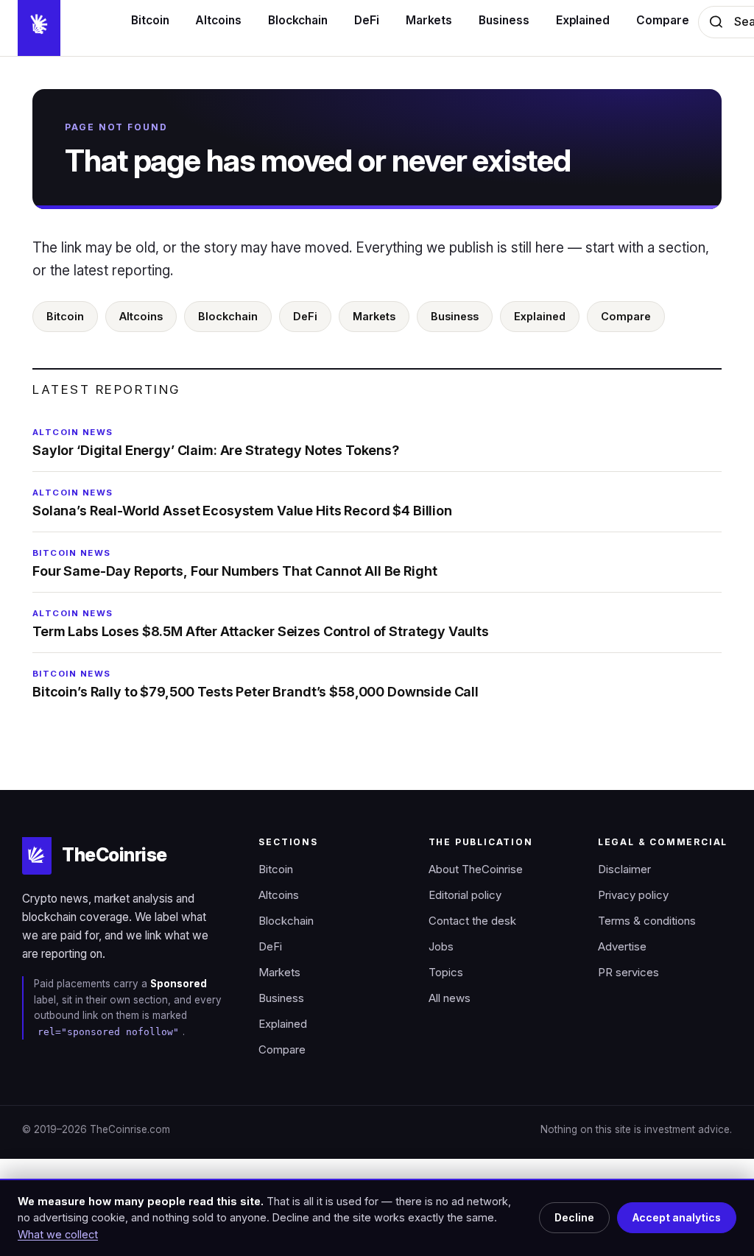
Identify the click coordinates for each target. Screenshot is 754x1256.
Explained (540, 316)
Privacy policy (633, 895)
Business (455, 316)
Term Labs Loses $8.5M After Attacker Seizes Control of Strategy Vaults (260, 623)
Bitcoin (65, 316)
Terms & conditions (647, 921)
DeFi (305, 316)
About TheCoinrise (476, 869)
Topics (446, 972)
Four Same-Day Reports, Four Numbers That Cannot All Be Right (234, 563)
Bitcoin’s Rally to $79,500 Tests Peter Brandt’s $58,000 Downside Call (255, 683)
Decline (574, 1218)
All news (450, 998)
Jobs (441, 946)
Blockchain (228, 316)
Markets (374, 316)
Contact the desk (472, 921)
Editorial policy (465, 895)
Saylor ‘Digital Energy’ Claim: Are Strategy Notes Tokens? (215, 442)
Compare (626, 316)
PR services (628, 972)
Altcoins (141, 316)
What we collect (58, 1234)
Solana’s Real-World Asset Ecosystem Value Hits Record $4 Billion (242, 502)
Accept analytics (677, 1218)
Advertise (622, 946)
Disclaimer (624, 869)
